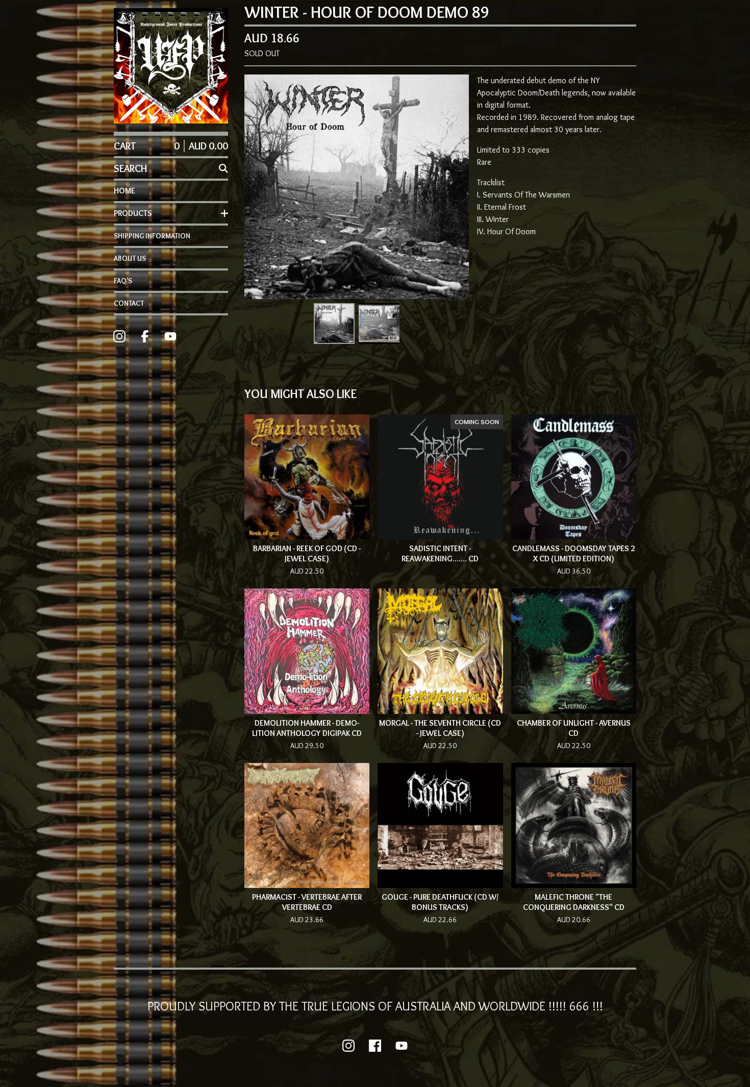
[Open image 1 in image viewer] (356, 187)
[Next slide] (454, 187)
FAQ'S (123, 280)
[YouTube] (170, 336)
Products (133, 213)
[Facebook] (145, 336)
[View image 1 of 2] (334, 323)
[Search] (223, 168)
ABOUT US (130, 258)
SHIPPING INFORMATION (152, 235)
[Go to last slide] (259, 187)
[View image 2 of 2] (379, 323)
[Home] (171, 65)
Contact (129, 303)
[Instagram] (119, 336)
